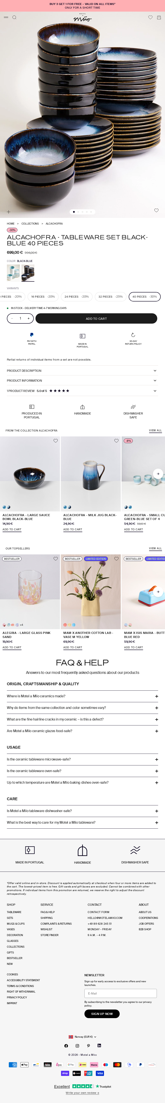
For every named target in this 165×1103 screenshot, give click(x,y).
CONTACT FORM (98, 912)
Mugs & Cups (15, 924)
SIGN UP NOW (102, 1014)
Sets (10, 918)
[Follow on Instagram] (77, 1046)
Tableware (14, 912)
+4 (21, 625)
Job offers (146, 924)
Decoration (15, 935)
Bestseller (14, 958)
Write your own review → (82, 1093)
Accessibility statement (23, 980)
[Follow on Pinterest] (88, 1046)
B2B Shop (145, 929)
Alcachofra (54, 223)
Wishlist (46, 929)
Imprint (12, 1003)
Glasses (12, 941)
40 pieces (145, 296)
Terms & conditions (20, 986)
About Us (145, 912)
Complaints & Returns (56, 924)
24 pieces (77, 296)
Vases (11, 929)
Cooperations (148, 918)
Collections (30, 223)
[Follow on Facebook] (66, 1046)
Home (10, 223)
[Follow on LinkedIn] (99, 1045)
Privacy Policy (17, 997)
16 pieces (43, 296)
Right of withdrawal (21, 991)
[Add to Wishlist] (156, 210)
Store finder (49, 935)
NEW (9, 964)
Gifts (10, 952)
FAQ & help (48, 912)
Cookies (12, 974)
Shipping (46, 918)
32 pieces (111, 296)
